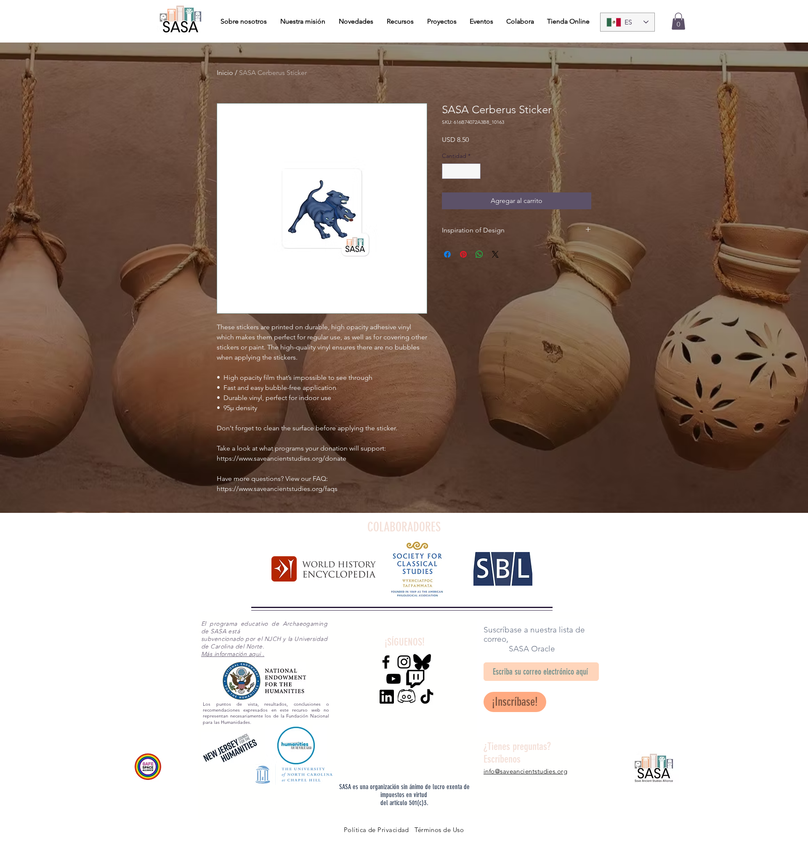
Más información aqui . (232, 654)
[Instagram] (404, 662)
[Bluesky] (422, 662)
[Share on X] (495, 254)
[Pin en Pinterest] (463, 254)
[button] (678, 21)
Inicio (225, 73)
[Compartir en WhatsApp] (479, 254)
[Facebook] (386, 662)
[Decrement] (448, 171)
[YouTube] (393, 679)
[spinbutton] (461, 171)
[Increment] (474, 171)
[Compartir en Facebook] (447, 254)
